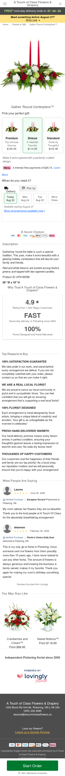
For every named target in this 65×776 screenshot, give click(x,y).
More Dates (54, 198)
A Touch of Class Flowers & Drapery (33, 3)
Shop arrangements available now (23, 210)
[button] (57, 767)
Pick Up (31, 188)
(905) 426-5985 (33, 711)
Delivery (11, 190)
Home (5, 24)
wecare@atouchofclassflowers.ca (33, 714)
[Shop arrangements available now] (31, 19)
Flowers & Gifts (19, 24)
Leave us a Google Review (32, 732)
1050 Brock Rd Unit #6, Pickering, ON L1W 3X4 (32, 707)
